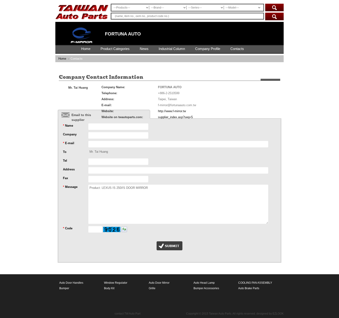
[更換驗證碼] (124, 229)
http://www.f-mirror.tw (172, 111)
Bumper (64, 288)
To (64, 152)
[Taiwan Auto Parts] (81, 21)
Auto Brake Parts (248, 288)
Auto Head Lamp (204, 282)
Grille (152, 288)
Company (70, 134)
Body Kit (109, 288)
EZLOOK (278, 313)
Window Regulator (115, 282)
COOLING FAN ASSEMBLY (255, 282)
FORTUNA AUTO (123, 33)
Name (68, 125)
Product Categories (115, 49)
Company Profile (207, 49)
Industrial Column (172, 49)
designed (262, 313)
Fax (65, 178)
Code (67, 228)
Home (85, 49)
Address (69, 169)
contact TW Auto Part (127, 313)
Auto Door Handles (71, 282)
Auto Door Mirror (159, 282)
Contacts (237, 49)
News (144, 49)
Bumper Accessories (206, 288)
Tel (65, 160)
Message (70, 187)
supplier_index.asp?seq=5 (175, 117)
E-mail (68, 143)
